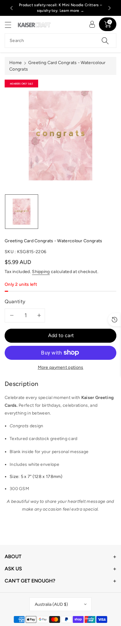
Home (15, 62)
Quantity (15, 301)
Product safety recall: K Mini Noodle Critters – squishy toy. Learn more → (60, 8)
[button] (11, 25)
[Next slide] (109, 8)
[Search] (105, 41)
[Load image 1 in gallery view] (21, 212)
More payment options (60, 367)
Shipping (41, 271)
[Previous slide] (11, 8)
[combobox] (60, 41)
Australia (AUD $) (51, 604)
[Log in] (92, 24)
